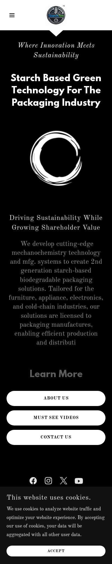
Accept (56, 551)
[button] (14, 15)
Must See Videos (56, 418)
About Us (56, 398)
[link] (56, 15)
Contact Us (56, 437)
